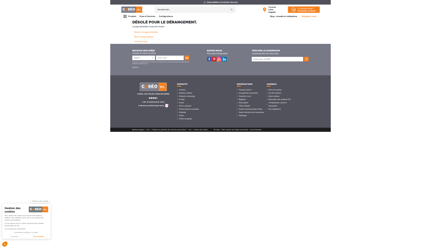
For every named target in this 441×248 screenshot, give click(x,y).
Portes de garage (185, 119)
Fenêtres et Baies (185, 93)
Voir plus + (135, 67)
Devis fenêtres (274, 96)
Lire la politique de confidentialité (15, 229)
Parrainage (243, 115)
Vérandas (182, 112)
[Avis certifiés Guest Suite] (166, 106)
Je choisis (14, 236)
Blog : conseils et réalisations (283, 16)
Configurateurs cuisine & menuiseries (278, 104)
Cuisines (182, 90)
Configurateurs (166, 16)
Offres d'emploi (244, 106)
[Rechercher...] (232, 9)
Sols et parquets (185, 106)
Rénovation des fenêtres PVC (280, 99)
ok (186, 58)
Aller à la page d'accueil (143, 37)
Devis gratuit (243, 103)
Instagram (219, 59)
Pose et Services (147, 16)
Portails (182, 99)
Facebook (209, 59)
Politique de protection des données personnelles (169, 130)
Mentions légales (138, 130)
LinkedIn (224, 59)
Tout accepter (38, 236)
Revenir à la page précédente (146, 32)
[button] (5, 244)
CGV (190, 130)
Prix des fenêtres (275, 93)
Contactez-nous (140, 41)
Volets (181, 115)
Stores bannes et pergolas (189, 109)
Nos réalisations (275, 109)
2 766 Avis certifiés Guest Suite (151, 106)
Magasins (242, 99)
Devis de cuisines (275, 90)
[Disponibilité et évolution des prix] (220, 2)
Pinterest (214, 59)
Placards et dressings (187, 96)
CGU (148, 130)
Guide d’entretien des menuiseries (251, 112)
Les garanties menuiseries (248, 93)
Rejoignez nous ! (309, 16)
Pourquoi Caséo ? (245, 90)
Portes (181, 103)
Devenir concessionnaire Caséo (250, 109)
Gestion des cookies (201, 130)
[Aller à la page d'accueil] (131, 9)
